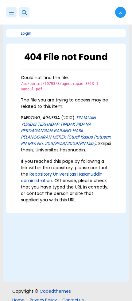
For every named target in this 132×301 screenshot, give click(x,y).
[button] (24, 12)
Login (26, 33)
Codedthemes (55, 291)
